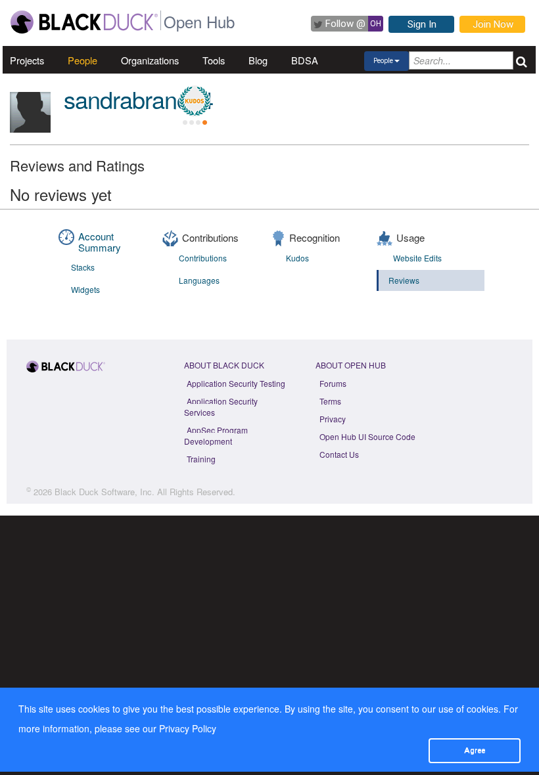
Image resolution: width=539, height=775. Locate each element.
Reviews (403, 280)
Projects (27, 60)
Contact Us (339, 454)
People (82, 60)
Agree (474, 750)
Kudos (297, 257)
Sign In (422, 24)
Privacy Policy (187, 728)
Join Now (493, 24)
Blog (258, 60)
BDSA (304, 60)
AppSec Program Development (216, 435)
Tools (213, 60)
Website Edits (417, 257)
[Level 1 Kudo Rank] (194, 101)
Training (201, 458)
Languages (199, 280)
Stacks (83, 267)
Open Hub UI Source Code (367, 436)
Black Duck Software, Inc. (104, 491)
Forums (332, 383)
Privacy (332, 418)
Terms (330, 401)
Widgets (85, 289)
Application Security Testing (236, 383)
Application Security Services (221, 406)
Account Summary (99, 241)
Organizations (150, 60)
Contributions (203, 257)
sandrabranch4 (138, 99)
